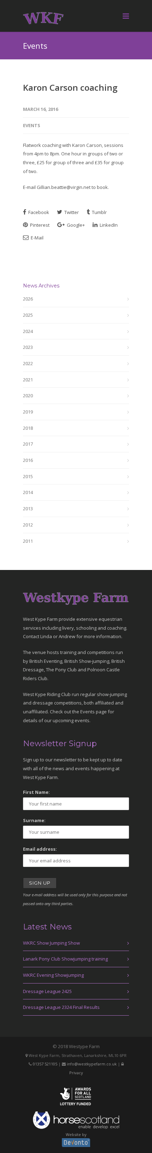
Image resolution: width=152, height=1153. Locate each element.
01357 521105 (45, 1063)
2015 (28, 476)
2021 (28, 379)
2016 (28, 460)
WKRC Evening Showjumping (53, 975)
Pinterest (39, 225)
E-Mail (36, 237)
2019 (28, 412)
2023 (28, 347)
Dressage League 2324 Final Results (61, 1007)
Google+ (75, 225)
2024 (28, 331)
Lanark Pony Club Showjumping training (65, 959)
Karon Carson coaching (70, 87)
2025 (28, 315)
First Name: (36, 792)
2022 (28, 363)
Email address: (40, 849)
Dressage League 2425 (47, 991)
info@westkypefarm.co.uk (92, 1063)
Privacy (76, 1072)
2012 (28, 525)
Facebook (38, 212)
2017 (28, 444)
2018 (28, 428)
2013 (28, 508)
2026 (28, 299)
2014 (28, 492)
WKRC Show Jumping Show (51, 943)
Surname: (34, 820)
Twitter (71, 212)
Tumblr (99, 212)
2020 (28, 395)
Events (31, 125)
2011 (28, 541)
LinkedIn (108, 225)
